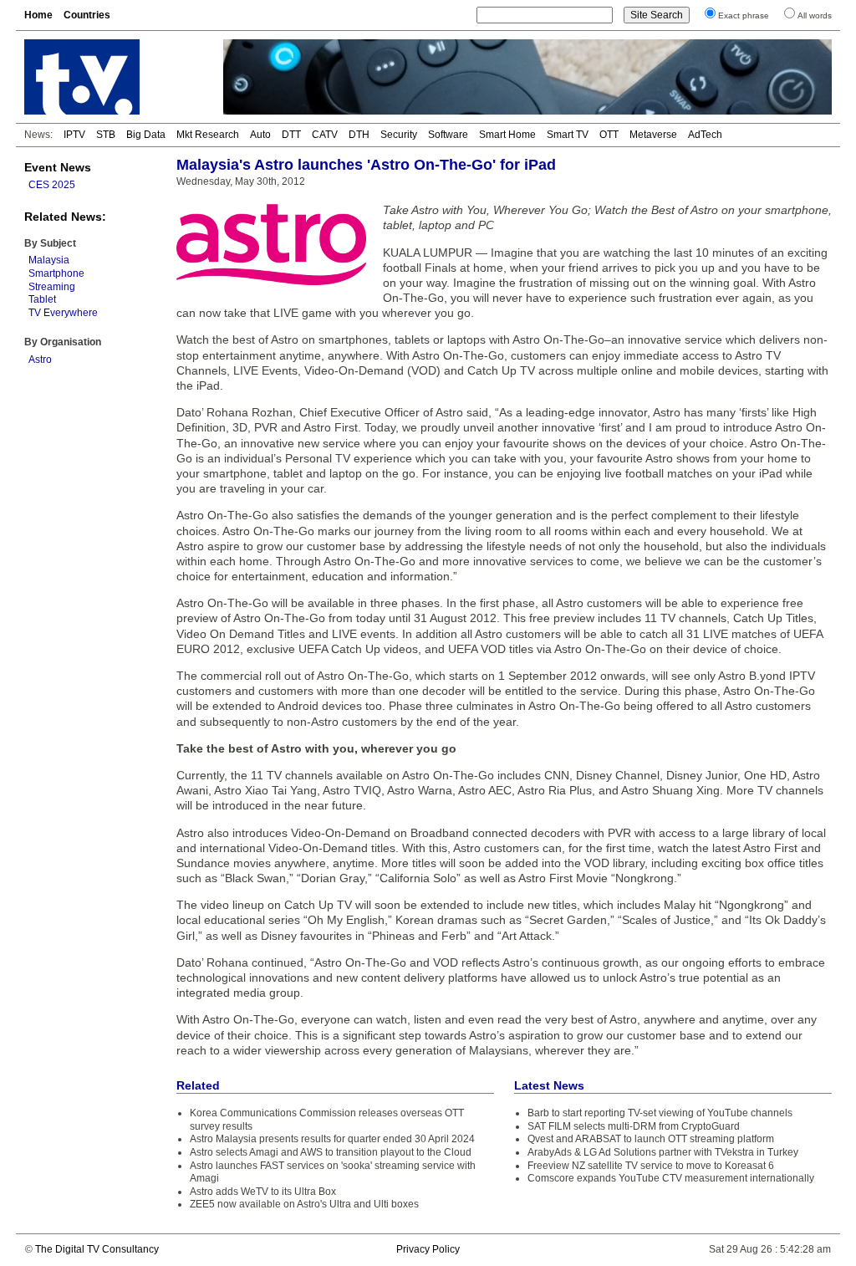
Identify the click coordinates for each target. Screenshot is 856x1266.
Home (38, 15)
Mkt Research (207, 134)
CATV (325, 134)
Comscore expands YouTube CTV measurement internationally (670, 1178)
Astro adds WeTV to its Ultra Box (263, 1191)
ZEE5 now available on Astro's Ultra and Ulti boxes (304, 1204)
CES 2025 (51, 185)
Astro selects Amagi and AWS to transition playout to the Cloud (330, 1152)
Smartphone (56, 273)
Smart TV (567, 134)
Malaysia (48, 260)
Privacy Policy (428, 1249)
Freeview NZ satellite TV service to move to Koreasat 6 (650, 1166)
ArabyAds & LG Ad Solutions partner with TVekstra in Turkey (662, 1152)
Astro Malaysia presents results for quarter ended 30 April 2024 (332, 1139)
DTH (359, 134)
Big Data (146, 134)
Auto (260, 134)
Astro (40, 359)
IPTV (74, 134)
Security (398, 134)
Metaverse (653, 134)
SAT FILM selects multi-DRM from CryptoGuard (633, 1126)
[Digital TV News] (113, 77)
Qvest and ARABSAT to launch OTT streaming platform (650, 1139)
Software (448, 134)
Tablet (42, 299)
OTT (609, 134)
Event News (57, 167)
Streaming (51, 287)
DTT (291, 134)
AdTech (705, 134)
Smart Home (507, 134)
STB (105, 134)
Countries (87, 15)
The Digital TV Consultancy (97, 1249)
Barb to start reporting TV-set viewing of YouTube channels (659, 1113)
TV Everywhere (63, 313)
